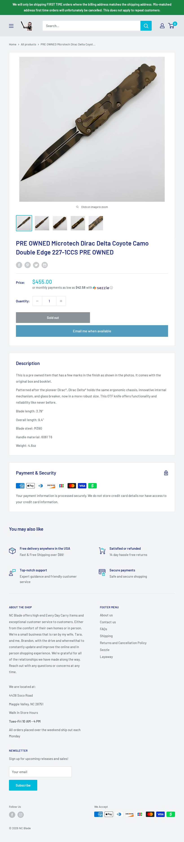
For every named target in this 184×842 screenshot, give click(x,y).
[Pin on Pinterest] (27, 264)
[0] (171, 25)
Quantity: (23, 301)
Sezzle (105, 650)
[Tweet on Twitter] (36, 264)
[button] (100, 288)
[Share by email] (45, 264)
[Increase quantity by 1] (61, 301)
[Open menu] (11, 26)
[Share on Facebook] (19, 264)
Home (12, 44)
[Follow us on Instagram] (21, 815)
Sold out (53, 318)
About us (106, 615)
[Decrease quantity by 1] (37, 301)
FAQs (103, 629)
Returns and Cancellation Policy (123, 643)
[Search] (146, 26)
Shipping (106, 636)
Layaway (106, 657)
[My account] (162, 25)
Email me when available (92, 331)
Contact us (108, 622)
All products (28, 44)
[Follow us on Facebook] (12, 815)
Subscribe (23, 785)
